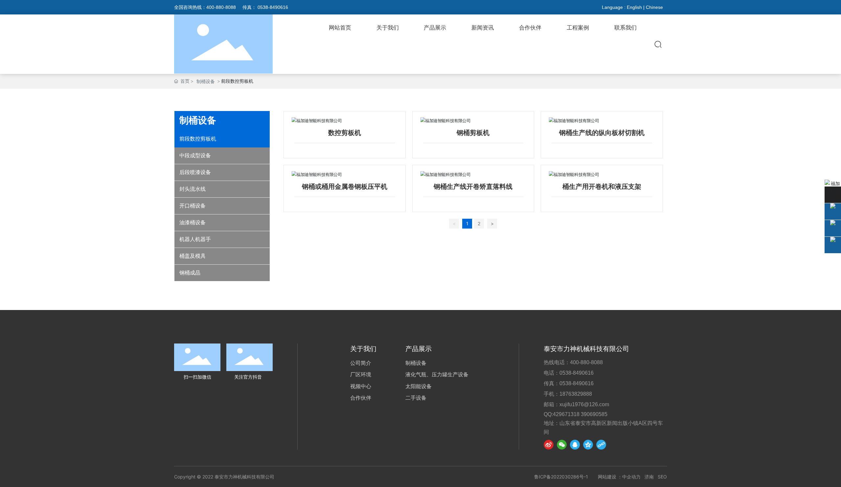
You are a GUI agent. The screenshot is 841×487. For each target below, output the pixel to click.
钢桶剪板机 (473, 132)
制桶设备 (205, 81)
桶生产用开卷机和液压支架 (601, 186)
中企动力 (631, 476)
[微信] (562, 445)
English (634, 7)
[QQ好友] (575, 445)
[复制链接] (601, 445)
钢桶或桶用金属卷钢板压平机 (344, 186)
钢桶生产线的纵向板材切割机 (602, 132)
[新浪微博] (549, 445)
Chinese (656, 7)
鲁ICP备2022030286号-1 (561, 476)
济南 (649, 476)
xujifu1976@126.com (584, 404)
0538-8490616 (273, 7)
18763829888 (575, 394)
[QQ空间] (588, 445)
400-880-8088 (221, 7)
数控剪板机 (344, 132)
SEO (662, 476)
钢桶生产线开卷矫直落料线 (473, 186)
